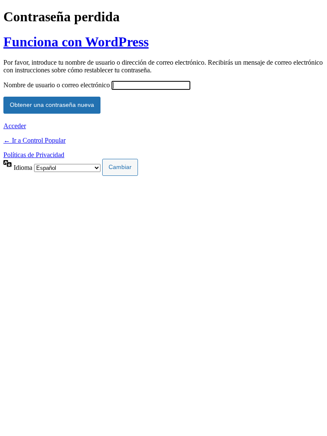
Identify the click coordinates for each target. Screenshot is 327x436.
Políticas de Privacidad (33, 154)
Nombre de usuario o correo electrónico (56, 85)
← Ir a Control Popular (34, 140)
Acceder (14, 125)
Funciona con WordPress (76, 41)
